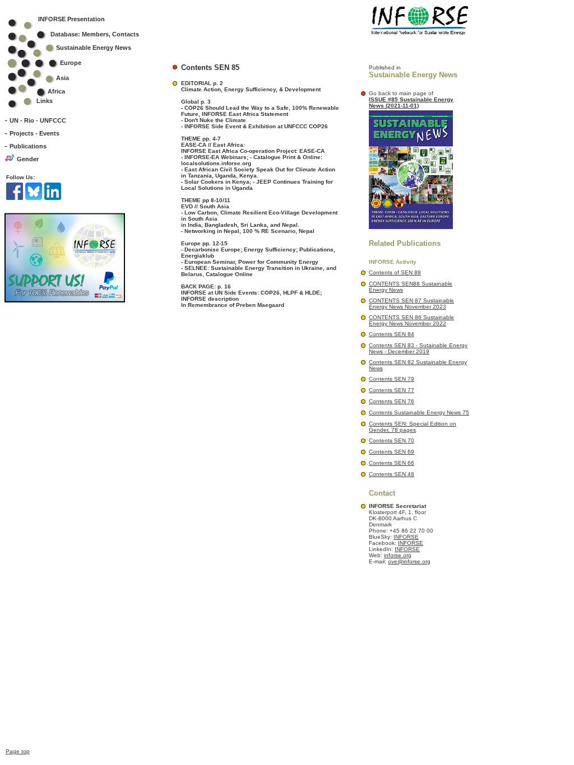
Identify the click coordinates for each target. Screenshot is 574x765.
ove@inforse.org (409, 561)
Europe (70, 62)
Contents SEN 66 (391, 463)
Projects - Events (34, 133)
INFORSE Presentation (71, 19)
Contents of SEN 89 (395, 272)
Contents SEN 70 (391, 440)
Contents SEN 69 (391, 452)
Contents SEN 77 (391, 390)
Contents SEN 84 (391, 334)
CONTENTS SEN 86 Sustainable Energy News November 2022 (411, 320)
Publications (28, 146)
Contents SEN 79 (391, 379)
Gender (28, 159)
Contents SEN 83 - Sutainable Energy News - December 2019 (418, 348)
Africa (56, 91)
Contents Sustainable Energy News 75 (419, 412)
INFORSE (406, 537)
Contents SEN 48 (391, 474)
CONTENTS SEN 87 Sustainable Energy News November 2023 (411, 303)
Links (44, 100)
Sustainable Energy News (93, 47)
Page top (18, 751)
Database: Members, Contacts (94, 34)
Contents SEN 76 (391, 401)
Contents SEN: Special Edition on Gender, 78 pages (412, 427)
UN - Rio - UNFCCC (38, 120)
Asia (62, 77)
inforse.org (397, 555)
